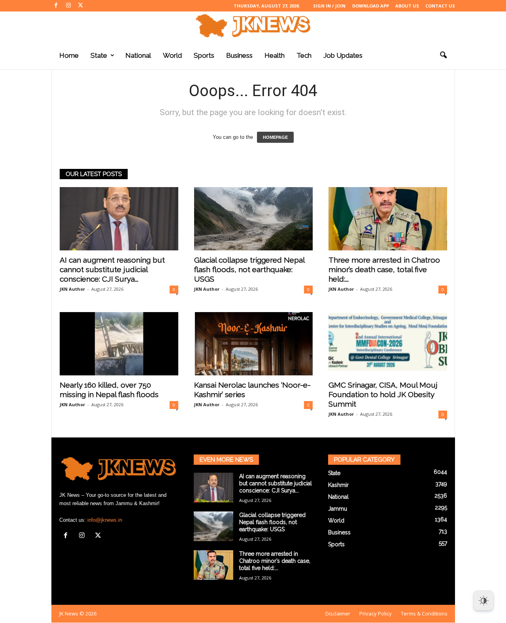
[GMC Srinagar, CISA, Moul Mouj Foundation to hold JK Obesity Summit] (388, 343)
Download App (370, 6)
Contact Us (440, 6)
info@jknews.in (104, 520)
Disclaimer (337, 613)
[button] (443, 55)
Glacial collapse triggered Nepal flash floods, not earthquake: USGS (249, 269)
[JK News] (253, 25)
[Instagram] (68, 5)
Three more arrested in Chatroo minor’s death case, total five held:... (384, 269)
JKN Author (72, 289)
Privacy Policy (375, 613)
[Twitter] (80, 5)
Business (239, 55)
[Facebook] (56, 5)
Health (274, 55)
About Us (407, 6)
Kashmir (338, 485)
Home (69, 55)
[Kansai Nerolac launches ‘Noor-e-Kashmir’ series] (253, 343)
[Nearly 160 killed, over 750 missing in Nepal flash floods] (119, 343)
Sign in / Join (329, 6)
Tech (304, 55)
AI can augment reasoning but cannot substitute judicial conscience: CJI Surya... (112, 269)
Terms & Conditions (424, 613)
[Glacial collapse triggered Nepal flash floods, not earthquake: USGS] (253, 218)
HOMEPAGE (275, 137)
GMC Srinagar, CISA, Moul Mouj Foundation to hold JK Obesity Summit (383, 394)
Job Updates (343, 55)
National (138, 55)
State (99, 55)
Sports (204, 55)
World (172, 55)
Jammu (337, 509)
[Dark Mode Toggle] (483, 600)
